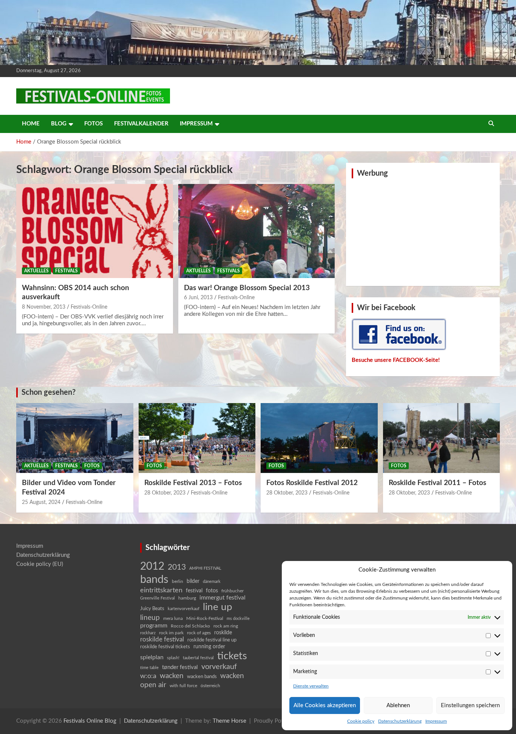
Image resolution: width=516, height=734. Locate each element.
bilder (193, 581)
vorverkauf (219, 667)
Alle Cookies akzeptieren (325, 705)
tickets (232, 656)
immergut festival (222, 598)
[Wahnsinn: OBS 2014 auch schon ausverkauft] (94, 231)
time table (149, 668)
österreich (210, 685)
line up (217, 607)
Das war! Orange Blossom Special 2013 (247, 288)
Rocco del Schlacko (190, 626)
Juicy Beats (152, 608)
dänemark (212, 581)
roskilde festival (162, 640)
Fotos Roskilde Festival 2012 (312, 483)
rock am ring (225, 626)
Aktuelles (36, 271)
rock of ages (199, 632)
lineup (150, 617)
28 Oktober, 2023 (164, 493)
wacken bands (202, 676)
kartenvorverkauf (183, 609)
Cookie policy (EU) (39, 564)
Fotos (93, 124)
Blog (58, 124)
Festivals (66, 271)
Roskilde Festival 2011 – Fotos (437, 483)
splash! (173, 658)
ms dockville (238, 619)
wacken (172, 676)
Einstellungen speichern (470, 705)
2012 (152, 566)
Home (31, 124)
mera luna (173, 618)
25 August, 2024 (41, 502)
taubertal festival (198, 658)
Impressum (436, 721)
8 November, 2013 (43, 307)
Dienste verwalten (311, 686)
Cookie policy (360, 721)
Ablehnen (398, 705)
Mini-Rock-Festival (204, 618)
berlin (177, 581)
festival (194, 590)
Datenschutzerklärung (400, 721)
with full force (183, 686)
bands (154, 579)
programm (153, 626)
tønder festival (180, 667)
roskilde (223, 632)
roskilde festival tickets (165, 646)
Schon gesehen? (49, 392)
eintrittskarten (161, 590)
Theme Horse (229, 721)
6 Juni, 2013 (198, 297)
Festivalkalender (141, 124)
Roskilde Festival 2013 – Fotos (193, 483)
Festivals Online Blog (89, 721)
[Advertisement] (423, 231)
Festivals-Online (89, 307)
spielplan (152, 657)
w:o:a (148, 676)
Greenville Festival (157, 598)
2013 (177, 567)
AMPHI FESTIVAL (205, 568)
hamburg (187, 598)
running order (209, 646)
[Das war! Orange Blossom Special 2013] (256, 231)
